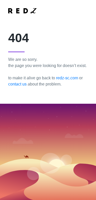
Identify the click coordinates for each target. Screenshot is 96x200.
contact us (17, 84)
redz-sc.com (67, 78)
